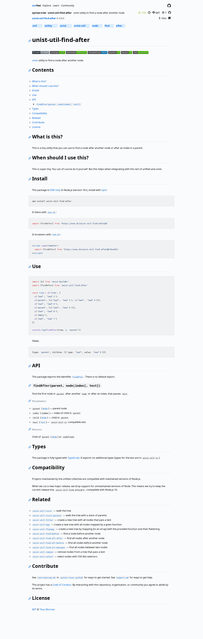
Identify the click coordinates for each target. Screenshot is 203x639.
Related (36, 118)
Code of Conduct (61, 584)
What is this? (39, 81)
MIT (157, 12)
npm (104, 190)
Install (35, 90)
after (120, 25)
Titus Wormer (47, 609)
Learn (56, 5)
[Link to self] (30, 41)
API (34, 99)
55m (163, 18)
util (37, 25)
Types (35, 108)
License (36, 127)
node (97, 25)
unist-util (81, 25)
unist (65, 25)
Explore (47, 5)
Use (34, 95)
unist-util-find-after (60, 12)
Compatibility (39, 113)
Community (67, 5)
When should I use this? (45, 86)
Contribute (38, 122)
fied (36, 5)
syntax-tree (39, 12)
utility (51, 25)
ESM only (55, 190)
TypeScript (74, 457)
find (109, 25)
